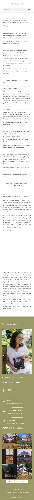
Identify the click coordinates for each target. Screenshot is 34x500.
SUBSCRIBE (11, 420)
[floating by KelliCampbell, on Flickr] (6, 26)
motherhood (6, 22)
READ (9, 400)
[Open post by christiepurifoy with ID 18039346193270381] (9, 456)
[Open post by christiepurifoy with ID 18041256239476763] (24, 456)
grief (25, 20)
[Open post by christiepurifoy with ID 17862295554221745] (9, 441)
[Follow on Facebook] (12, 489)
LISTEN (9, 390)
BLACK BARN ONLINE (15, 410)
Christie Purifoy (9, 20)
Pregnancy (13, 22)
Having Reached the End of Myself (15, 18)
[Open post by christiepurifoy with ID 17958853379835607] (24, 441)
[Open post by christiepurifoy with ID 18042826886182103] (9, 471)
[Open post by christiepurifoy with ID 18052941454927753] (24, 471)
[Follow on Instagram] (15, 489)
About (5, 194)
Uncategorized (25, 22)
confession (17, 185)
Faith (22, 20)
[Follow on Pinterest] (18, 489)
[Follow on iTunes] (22, 489)
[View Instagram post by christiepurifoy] (15, 447)
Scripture (18, 22)
